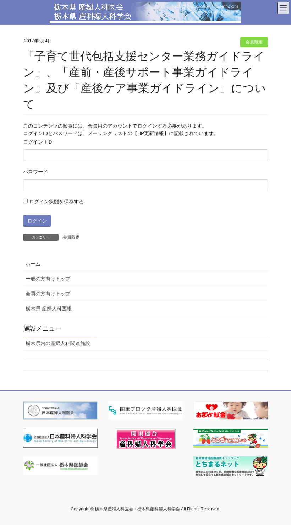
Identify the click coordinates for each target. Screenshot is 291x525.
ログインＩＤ (38, 142)
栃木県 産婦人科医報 (49, 308)
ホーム (33, 264)
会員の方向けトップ (48, 293)
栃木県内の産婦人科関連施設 (58, 343)
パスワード (35, 172)
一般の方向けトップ (48, 279)
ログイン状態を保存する (56, 201)
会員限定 (254, 41)
